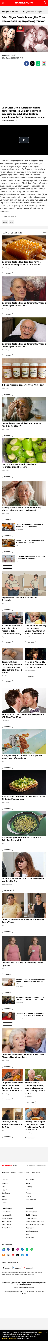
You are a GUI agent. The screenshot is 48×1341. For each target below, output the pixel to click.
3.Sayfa (4, 1199)
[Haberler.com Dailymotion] (27, 1255)
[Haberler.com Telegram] (22, 1255)
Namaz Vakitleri (7, 1215)
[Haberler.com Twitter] (13, 1249)
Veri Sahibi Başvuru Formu (35, 1225)
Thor (11, 222)
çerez (40, 1333)
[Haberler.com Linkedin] (22, 1249)
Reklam (13, 1172)
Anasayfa (5, 12)
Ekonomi (5, 1183)
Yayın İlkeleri (36, 1172)
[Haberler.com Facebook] (8, 1249)
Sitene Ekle (30, 1237)
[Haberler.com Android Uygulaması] (17, 1267)
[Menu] (3, 2)
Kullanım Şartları (31, 1212)
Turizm (28, 1193)
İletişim (21, 1172)
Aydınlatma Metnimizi (9, 1338)
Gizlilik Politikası (31, 1215)
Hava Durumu (6, 1212)
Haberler (5, 1180)
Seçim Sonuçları (7, 1218)
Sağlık (28, 1183)
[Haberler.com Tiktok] (17, 1255)
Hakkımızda (5, 1172)
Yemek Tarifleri (7, 1228)
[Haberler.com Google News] (3, 1249)
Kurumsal (29, 1208)
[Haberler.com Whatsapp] (27, 1249)
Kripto (4, 1196)
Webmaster (30, 1228)
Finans (28, 1190)
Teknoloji (29, 1187)
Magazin (15, 12)
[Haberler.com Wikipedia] (8, 1255)
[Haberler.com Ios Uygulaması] (6, 1267)
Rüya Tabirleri (6, 1225)
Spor (3, 1187)
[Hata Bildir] (22, 1292)
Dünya (4, 1203)
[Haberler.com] (9, 1166)
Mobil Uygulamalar (32, 1231)
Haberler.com (6, 1208)
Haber (16, 1287)
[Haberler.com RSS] (3, 1255)
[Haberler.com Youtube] (13, 1255)
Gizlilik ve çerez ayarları (11, 1292)
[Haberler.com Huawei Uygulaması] (27, 1267)
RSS (27, 1234)
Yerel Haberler (31, 1199)
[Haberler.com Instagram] (17, 1249)
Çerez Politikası (31, 1218)
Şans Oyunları (6, 1221)
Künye (27, 1172)
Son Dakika (6, 1193)
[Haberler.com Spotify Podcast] (31, 1249)
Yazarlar (28, 1196)
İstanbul (5, 222)
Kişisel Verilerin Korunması (35, 1221)
